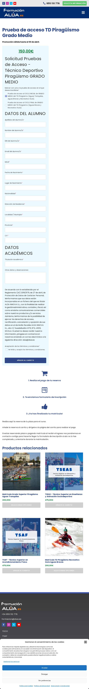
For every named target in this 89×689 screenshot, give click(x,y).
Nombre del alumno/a (18, 130)
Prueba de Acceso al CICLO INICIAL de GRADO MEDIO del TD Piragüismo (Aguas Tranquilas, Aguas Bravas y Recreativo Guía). (26, 96)
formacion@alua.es (11, 619)
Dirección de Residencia (19, 204)
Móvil (11, 162)
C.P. (11, 235)
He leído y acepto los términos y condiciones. (26, 349)
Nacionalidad (14, 193)
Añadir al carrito (25, 360)
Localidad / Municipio (18, 214)
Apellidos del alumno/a (18, 120)
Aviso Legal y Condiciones (60, 686)
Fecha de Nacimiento (18, 172)
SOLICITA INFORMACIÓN (75, 3)
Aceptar (45, 668)
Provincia (13, 225)
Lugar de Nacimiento (18, 183)
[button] (85, 642)
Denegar (44, 674)
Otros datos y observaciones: (17, 270)
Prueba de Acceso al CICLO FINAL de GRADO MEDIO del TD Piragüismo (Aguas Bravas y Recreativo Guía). (25, 105)
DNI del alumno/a (16, 141)
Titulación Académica (18, 259)
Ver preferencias (44, 680)
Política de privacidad (42, 686)
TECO (5, 631)
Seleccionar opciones (21, 505)
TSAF (4, 636)
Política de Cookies (26, 686)
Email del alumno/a (17, 151)
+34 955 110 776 (9, 614)
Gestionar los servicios (11, 662)
